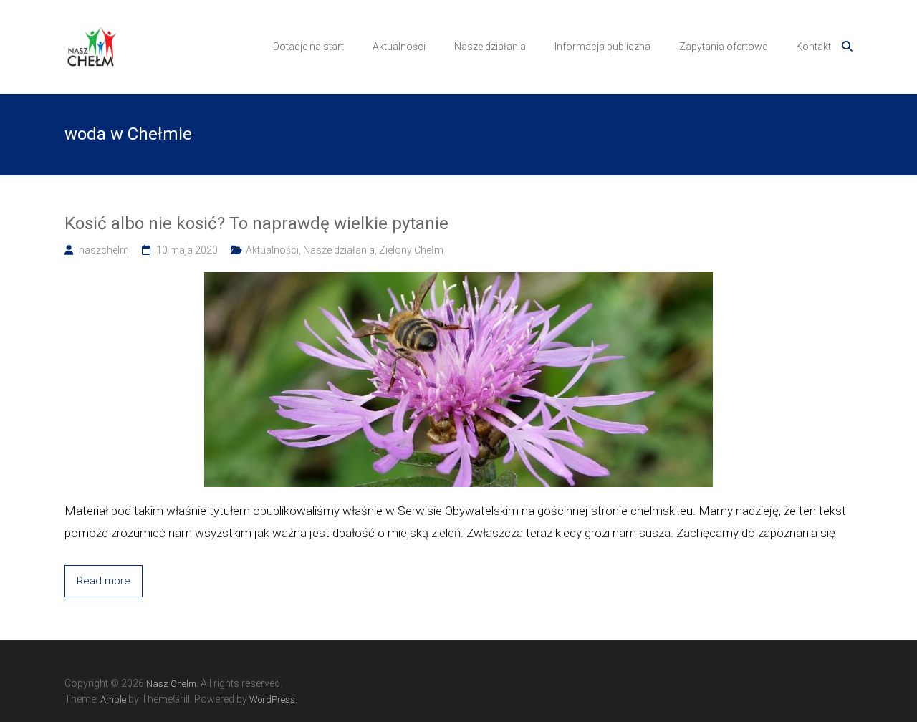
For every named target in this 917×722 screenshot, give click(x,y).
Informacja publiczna (602, 46)
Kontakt (813, 46)
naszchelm (104, 250)
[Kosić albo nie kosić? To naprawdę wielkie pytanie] (458, 280)
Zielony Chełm (411, 250)
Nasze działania (490, 46)
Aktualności (399, 46)
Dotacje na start (308, 46)
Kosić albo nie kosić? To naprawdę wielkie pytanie (256, 223)
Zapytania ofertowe (723, 46)
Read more (103, 580)
